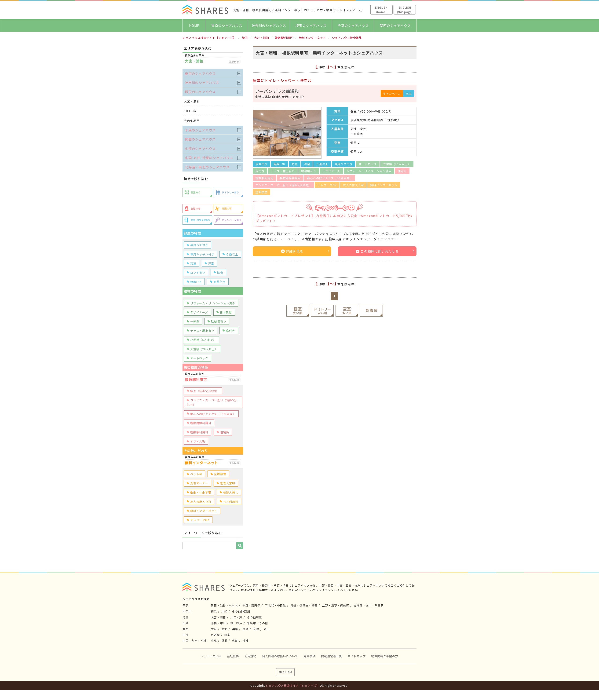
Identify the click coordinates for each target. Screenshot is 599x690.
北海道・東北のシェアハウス (207, 167)
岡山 (267, 629)
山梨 (227, 635)
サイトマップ (357, 656)
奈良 (256, 629)
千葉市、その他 (257, 623)
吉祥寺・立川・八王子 (369, 605)
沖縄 (246, 641)
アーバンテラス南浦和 (277, 91)
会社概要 (233, 656)
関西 (186, 629)
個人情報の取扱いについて (280, 656)
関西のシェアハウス (395, 25)
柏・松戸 (236, 623)
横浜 (214, 611)
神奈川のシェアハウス (269, 25)
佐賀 (235, 641)
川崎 (224, 611)
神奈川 (187, 611)
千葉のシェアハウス (353, 25)
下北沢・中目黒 (275, 605)
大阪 (214, 629)
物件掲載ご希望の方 (384, 656)
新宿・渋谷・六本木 (224, 605)
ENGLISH (285, 672)
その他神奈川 (241, 611)
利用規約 (250, 656)
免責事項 (309, 656)
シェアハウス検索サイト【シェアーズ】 (292, 685)
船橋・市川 (218, 623)
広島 (214, 641)
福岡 (224, 641)
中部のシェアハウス (200, 148)
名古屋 (215, 635)
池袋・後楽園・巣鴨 (304, 605)
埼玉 (186, 617)
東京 (186, 605)
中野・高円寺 (251, 605)
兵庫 (235, 629)
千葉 (186, 623)
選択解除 (234, 61)
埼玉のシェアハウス (311, 25)
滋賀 (246, 629)
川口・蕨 (236, 617)
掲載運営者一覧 (331, 656)
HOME (194, 25)
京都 (224, 629)
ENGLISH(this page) (405, 9)
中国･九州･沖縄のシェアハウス (209, 157)
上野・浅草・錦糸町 (335, 605)
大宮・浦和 (218, 617)
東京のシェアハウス (226, 25)
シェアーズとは (211, 656)
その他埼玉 (254, 617)
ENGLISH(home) (381, 9)
